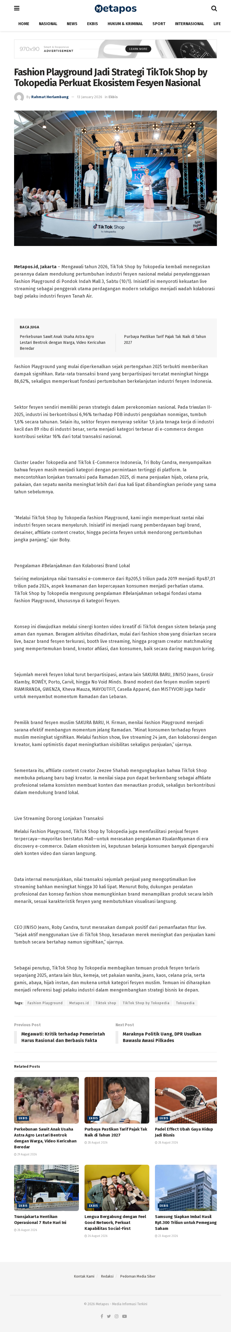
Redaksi (107, 1276)
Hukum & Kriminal (125, 23)
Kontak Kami (84, 1276)
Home (23, 23)
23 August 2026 (167, 1236)
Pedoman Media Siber (138, 1276)
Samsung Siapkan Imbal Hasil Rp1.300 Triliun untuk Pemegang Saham (186, 1222)
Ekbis (92, 23)
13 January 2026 (89, 97)
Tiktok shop (105, 1003)
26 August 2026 (97, 1236)
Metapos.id (79, 1003)
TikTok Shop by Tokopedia (146, 1003)
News (72, 23)
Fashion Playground (45, 1003)
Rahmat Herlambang (50, 97)
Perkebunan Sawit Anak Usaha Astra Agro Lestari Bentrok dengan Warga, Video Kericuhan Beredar (62, 342)
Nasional (48, 23)
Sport (158, 23)
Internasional (189, 23)
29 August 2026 (27, 1154)
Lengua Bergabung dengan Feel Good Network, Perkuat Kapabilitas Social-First (115, 1222)
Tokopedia (185, 1003)
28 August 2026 (97, 1142)
